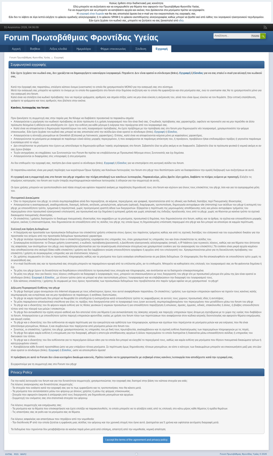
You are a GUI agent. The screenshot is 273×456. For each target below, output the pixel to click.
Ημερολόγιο (84, 48)
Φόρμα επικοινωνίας (113, 48)
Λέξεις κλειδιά (58, 48)
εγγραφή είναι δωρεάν (91, 13)
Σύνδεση (140, 48)
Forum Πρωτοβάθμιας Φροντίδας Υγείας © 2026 (243, 454)
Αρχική (16, 48)
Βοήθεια (35, 48)
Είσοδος (198, 73)
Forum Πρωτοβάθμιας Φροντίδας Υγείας (81, 37)
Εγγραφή (162, 48)
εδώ (181, 20)
